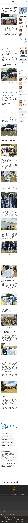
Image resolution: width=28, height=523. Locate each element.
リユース (11, 436)
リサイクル (3, 436)
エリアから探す (12, 513)
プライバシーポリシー (24, 492)
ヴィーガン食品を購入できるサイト (21, 506)
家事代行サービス (4, 511)
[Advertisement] (5, 471)
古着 (7, 436)
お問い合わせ (9, 492)
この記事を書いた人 (4, 451)
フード (2, 504)
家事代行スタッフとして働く (22, 513)
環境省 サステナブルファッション (7, 51)
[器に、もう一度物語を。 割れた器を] (23, 48)
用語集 (23, 494)
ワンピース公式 (5, 95)
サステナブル (7, 433)
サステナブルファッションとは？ (22, 63)
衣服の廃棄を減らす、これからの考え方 (22, 65)
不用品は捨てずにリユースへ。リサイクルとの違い (22, 71)
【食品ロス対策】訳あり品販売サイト (13, 507)
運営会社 (6, 492)
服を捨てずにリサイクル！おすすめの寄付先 (22, 74)
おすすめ (3, 433)
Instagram (6, 460)
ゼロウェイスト (4, 498)
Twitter (10, 460)
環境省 (3, 439)
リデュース (11, 439)
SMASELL (13, 442)
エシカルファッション (22, 114)
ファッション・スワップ (11, 445)
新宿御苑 (3, 442)
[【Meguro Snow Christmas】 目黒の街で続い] (21, 51)
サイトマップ (5, 494)
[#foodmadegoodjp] (26, 53)
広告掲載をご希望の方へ (15, 492)
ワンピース (7, 439)
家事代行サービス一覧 (4, 514)
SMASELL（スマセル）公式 (11, 95)
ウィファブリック (4, 445)
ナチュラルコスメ (22, 121)
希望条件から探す (12, 514)
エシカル (12, 433)
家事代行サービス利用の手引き (5, 513)
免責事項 (20, 492)
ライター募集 (2, 492)
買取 (23, 118)
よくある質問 (14, 494)
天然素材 (21, 117)
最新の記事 (9, 451)
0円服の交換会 (8, 442)
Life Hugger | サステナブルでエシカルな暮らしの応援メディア (12, 521)
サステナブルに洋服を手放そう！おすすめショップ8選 (22, 68)
